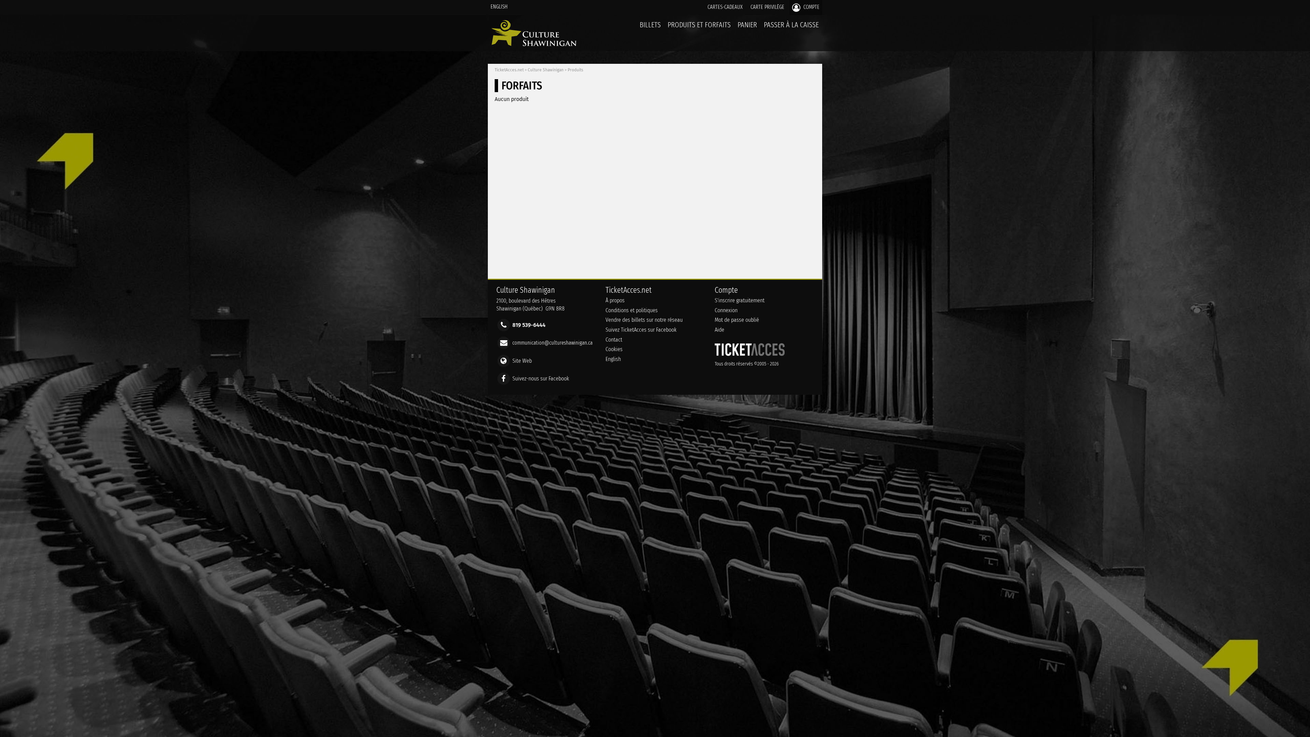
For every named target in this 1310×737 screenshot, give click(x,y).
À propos (615, 300)
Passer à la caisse (791, 24)
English (499, 6)
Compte (810, 7)
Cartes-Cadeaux (725, 7)
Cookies (614, 349)
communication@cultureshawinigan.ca (552, 342)
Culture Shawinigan (546, 70)
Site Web (522, 360)
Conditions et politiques (632, 310)
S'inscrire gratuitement (740, 300)
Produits (575, 70)
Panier (747, 24)
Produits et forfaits (699, 24)
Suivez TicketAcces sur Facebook (641, 330)
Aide (719, 330)
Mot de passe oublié (737, 320)
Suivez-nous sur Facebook (540, 378)
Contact (614, 339)
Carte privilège (767, 7)
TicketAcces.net (509, 70)
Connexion (726, 310)
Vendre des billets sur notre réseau (644, 320)
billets (650, 24)
